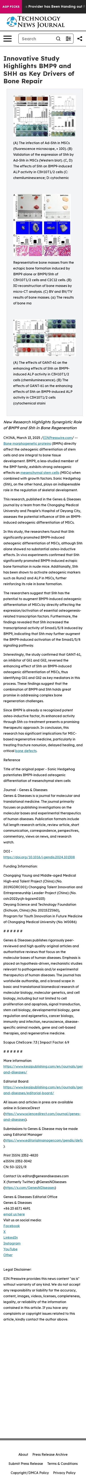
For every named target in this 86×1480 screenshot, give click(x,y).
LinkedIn (10, 1237)
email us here (14, 1214)
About (23, 1454)
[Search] (58, 38)
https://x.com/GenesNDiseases (30, 1188)
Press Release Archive (50, 1454)
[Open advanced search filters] (68, 38)
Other (8, 1255)
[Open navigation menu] (7, 38)
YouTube (10, 1249)
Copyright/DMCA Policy (30, 1473)
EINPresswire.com (57, 438)
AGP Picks (11, 7)
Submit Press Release (26, 1464)
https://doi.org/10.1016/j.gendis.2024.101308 (39, 857)
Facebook (11, 1226)
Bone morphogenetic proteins (27, 443)
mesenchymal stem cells (39, 472)
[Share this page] (80, 38)
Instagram (11, 1243)
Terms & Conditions (62, 1464)
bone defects (26, 751)
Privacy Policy (64, 1473)
